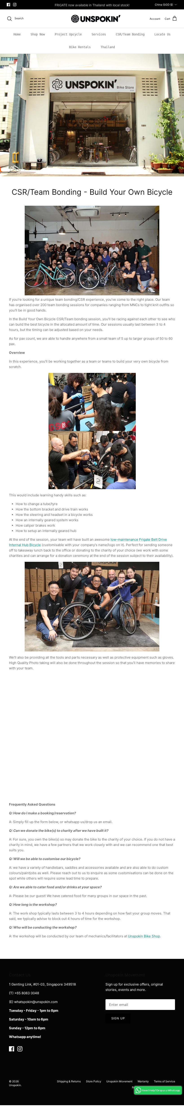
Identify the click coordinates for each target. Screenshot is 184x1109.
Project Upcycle (68, 34)
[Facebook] (8, 4)
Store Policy (93, 1081)
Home (17, 34)
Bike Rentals (80, 47)
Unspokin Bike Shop (144, 936)
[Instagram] (14, 4)
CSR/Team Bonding (130, 34)
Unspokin (15, 1085)
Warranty (143, 1081)
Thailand (108, 47)
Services (99, 34)
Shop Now (38, 34)
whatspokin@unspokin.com (36, 1002)
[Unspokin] (92, 19)
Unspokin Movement (119, 1081)
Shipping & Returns (69, 1081)
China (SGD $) (164, 4)
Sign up (118, 1018)
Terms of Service (164, 1081)
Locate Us (162, 34)
